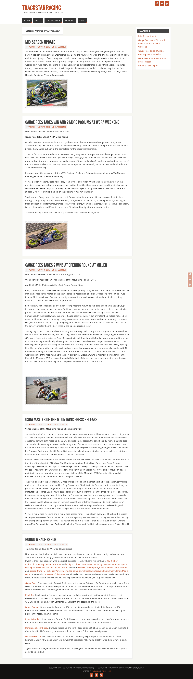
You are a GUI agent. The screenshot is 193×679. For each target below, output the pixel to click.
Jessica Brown (36, 571)
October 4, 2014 (44, 544)
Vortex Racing (62, 571)
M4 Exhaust (49, 571)
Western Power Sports (87, 567)
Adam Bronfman (53, 564)
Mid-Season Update (40, 42)
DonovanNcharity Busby (36, 628)
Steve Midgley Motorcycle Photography (97, 571)
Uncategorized (59, 47)
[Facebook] (190, 275)
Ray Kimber (112, 561)
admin (32, 47)
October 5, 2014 (44, 424)
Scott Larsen (48, 574)
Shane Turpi (60, 567)
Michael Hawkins (33, 636)
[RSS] (190, 284)
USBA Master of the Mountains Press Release (61, 419)
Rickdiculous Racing (34, 564)
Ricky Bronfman (73, 564)
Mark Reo (29, 595)
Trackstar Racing (41, 8)
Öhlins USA (60, 574)
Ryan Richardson (33, 619)
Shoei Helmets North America (113, 567)
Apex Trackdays (37, 567)
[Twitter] (190, 279)
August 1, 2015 (43, 47)
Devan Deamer (32, 607)
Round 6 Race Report (41, 539)
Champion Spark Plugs (92, 564)
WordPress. (106, 671)
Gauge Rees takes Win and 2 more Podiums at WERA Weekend (72, 122)
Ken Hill (49, 567)
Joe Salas (73, 571)
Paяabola (96, 671)
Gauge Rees (30, 583)
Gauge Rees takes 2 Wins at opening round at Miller (66, 265)
